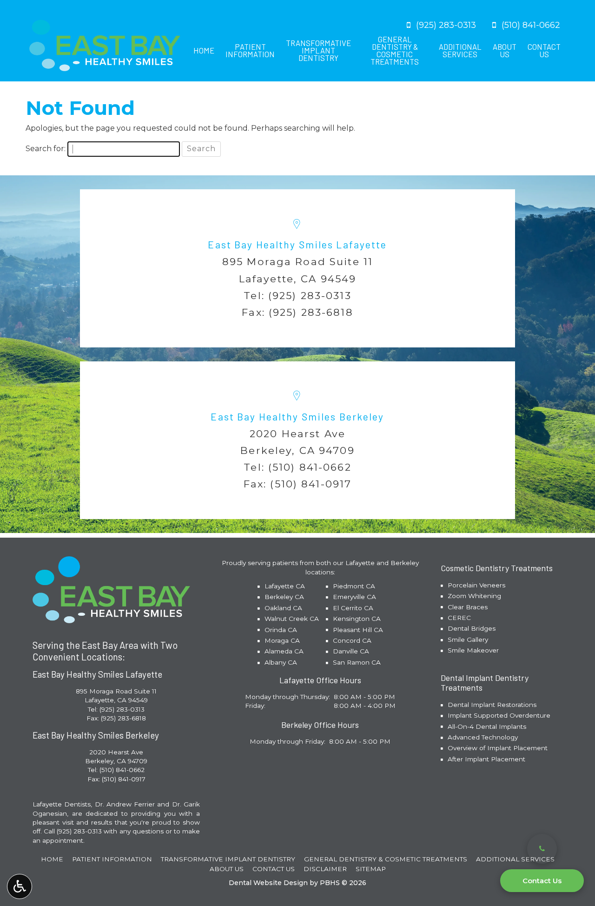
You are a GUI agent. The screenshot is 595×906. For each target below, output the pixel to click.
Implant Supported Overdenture (499, 715)
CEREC (459, 617)
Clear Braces (468, 607)
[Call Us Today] (542, 849)
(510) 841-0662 (309, 467)
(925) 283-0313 (309, 295)
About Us (227, 869)
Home (203, 50)
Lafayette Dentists (62, 804)
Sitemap (371, 869)
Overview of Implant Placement (498, 748)
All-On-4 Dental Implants (487, 726)
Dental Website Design (268, 883)
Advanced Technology (483, 737)
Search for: (46, 148)
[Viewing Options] (19, 886)
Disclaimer (325, 869)
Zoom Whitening (474, 596)
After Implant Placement (486, 759)
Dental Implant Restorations (492, 704)
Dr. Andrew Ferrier (125, 804)
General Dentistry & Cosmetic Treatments (385, 859)
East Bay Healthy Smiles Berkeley (297, 416)
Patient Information (112, 859)
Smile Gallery (468, 639)
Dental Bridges (472, 628)
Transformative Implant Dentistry (228, 859)
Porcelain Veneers (476, 585)
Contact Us (542, 880)
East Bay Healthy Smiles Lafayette (297, 244)
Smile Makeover (473, 650)
